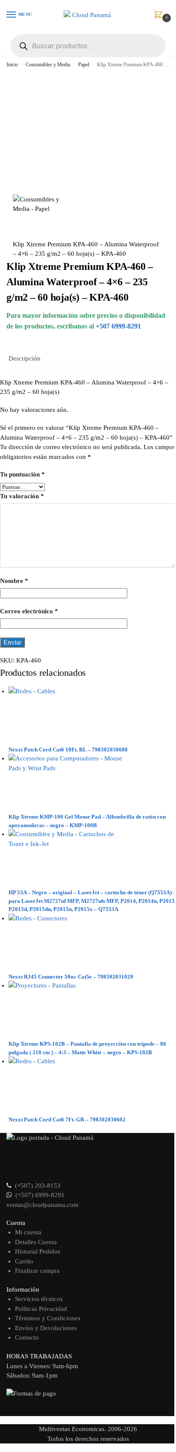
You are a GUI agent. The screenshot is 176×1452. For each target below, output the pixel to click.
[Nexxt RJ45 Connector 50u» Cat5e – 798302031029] (92, 943)
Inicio (12, 65)
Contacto (27, 1337)
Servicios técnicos (39, 1298)
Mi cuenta (28, 1232)
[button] (160, 15)
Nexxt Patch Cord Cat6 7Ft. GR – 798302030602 (67, 1119)
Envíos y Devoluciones (46, 1328)
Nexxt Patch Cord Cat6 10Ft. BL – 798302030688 (68, 749)
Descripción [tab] (25, 358)
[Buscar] (23, 46)
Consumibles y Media (48, 65)
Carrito (24, 1261)
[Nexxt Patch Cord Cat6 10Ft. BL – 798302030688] (92, 715)
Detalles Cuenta (36, 1242)
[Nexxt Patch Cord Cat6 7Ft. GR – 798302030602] (92, 1085)
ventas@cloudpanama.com (42, 1204)
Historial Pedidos (37, 1251)
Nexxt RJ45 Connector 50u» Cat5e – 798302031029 (71, 976)
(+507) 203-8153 (38, 1185)
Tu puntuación (22, 474)
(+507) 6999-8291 (40, 1195)
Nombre (14, 580)
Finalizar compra (37, 1270)
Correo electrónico (29, 611)
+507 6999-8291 (118, 326)
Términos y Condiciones (47, 1318)
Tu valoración (22, 496)
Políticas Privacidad (41, 1308)
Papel (83, 65)
